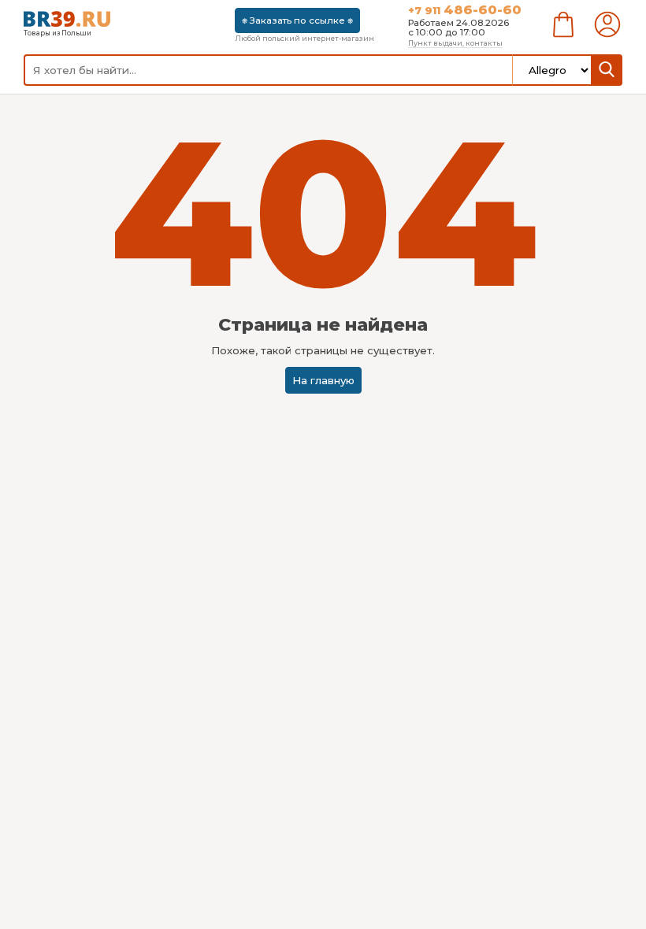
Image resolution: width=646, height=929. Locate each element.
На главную (323, 380)
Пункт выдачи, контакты (455, 43)
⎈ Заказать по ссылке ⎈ (297, 20)
